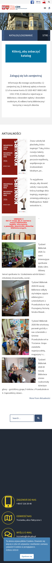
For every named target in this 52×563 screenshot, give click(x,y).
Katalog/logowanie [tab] (21, 35)
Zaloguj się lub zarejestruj (26, 75)
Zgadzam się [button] (27, 556)
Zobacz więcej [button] (12, 550)
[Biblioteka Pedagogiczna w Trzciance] (14, 7)
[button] (26, 26)
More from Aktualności (39, 398)
